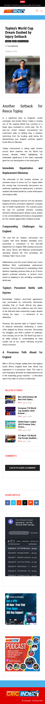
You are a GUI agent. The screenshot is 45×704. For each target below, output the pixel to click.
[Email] (24, 502)
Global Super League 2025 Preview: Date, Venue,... (27, 424)
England (8, 41)
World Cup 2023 (23, 41)
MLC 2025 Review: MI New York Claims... (27, 398)
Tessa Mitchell (12, 46)
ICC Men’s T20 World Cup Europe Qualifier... (28, 436)
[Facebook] (7, 502)
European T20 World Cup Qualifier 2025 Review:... (27, 411)
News (14, 41)
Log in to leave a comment (22, 468)
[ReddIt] (19, 502)
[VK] (36, 502)
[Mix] (30, 502)
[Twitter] (13, 502)
